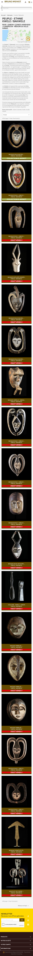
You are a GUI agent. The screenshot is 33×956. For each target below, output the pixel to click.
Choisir (16, 115)
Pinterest (28, 920)
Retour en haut (23, 906)
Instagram (28, 924)
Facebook (28, 916)
